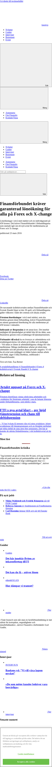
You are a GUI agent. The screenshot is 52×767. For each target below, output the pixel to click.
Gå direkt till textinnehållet (11, 1)
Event (8, 40)
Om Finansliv (11, 115)
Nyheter (9, 30)
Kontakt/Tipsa (12, 118)
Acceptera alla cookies (26, 762)
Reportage (10, 37)
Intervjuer (10, 35)
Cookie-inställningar (26, 754)
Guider (9, 32)
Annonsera (10, 113)
